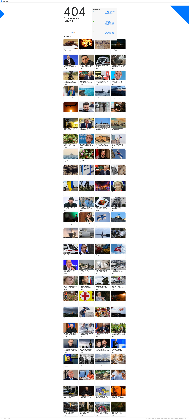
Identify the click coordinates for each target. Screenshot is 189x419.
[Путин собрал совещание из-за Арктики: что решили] (102, 172)
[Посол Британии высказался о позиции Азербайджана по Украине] (86, 346)
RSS (146, 418)
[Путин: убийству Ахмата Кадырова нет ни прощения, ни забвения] (70, 62)
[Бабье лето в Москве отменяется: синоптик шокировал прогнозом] (102, 109)
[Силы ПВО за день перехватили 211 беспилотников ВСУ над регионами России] (102, 283)
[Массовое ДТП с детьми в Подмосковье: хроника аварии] (86, 298)
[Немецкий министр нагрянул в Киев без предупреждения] (118, 78)
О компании (4, 418)
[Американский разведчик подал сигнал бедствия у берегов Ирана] (86, 235)
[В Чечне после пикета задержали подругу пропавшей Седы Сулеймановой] (70, 283)
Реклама (8, 418)
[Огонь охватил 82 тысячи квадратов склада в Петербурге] (102, 188)
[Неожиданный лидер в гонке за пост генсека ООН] (86, 377)
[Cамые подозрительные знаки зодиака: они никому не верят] (102, 267)
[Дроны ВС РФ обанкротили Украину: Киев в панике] (118, 109)
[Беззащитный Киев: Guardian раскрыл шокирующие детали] (70, 314)
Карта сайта (186, 418)
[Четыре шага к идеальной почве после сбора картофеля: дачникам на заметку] (70, 172)
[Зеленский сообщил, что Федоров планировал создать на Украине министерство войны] (86, 393)
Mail (1, 418)
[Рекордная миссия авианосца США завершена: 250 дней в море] (70, 235)
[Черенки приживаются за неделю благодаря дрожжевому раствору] (118, 330)
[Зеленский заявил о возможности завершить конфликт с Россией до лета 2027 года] (86, 188)
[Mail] (1, 1)
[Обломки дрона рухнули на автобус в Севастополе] (86, 267)
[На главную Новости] (5, 1)
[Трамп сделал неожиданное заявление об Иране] (86, 125)
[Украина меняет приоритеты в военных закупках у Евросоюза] (70, 409)
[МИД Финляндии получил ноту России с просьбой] (118, 156)
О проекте (149, 418)
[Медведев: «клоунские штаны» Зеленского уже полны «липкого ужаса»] (70, 346)
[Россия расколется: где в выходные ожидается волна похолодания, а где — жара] (70, 78)
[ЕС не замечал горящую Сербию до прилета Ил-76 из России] (86, 62)
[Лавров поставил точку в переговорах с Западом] (86, 251)
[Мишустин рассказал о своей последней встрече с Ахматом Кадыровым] (70, 330)
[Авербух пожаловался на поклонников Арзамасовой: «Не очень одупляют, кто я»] (102, 346)
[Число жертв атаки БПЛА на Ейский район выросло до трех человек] (118, 314)
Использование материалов (174, 418)
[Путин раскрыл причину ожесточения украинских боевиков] (118, 346)
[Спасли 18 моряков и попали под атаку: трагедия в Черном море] (118, 93)
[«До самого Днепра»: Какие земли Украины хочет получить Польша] (102, 251)
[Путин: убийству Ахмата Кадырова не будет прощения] (86, 78)
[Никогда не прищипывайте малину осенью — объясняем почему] (70, 141)
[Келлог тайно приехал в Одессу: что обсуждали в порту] (70, 188)
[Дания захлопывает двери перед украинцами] (118, 251)
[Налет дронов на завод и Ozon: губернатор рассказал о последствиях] (102, 78)
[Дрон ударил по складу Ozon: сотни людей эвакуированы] (86, 172)
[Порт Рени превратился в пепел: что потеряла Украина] (86, 46)
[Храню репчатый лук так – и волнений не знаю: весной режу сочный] (102, 377)
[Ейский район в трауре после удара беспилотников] (70, 251)
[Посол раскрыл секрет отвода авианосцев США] (102, 93)
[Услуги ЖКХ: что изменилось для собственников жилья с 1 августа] (118, 235)
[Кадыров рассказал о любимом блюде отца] (70, 204)
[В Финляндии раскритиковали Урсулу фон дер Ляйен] (118, 188)
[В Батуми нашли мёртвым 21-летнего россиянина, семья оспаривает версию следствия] (70, 393)
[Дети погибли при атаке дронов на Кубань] (102, 62)
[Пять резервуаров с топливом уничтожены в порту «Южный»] (102, 361)
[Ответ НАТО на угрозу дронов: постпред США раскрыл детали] (70, 93)
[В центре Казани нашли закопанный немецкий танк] (118, 172)
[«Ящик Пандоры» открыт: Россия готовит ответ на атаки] (118, 219)
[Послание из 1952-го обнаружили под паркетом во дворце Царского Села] (102, 46)
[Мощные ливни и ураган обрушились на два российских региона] (118, 283)
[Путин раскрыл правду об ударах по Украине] (102, 330)
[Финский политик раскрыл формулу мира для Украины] (70, 361)
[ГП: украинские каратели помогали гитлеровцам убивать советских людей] (86, 361)
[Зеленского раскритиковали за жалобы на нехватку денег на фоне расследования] (86, 109)
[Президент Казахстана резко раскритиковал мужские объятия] (86, 141)
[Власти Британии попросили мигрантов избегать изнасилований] (118, 125)
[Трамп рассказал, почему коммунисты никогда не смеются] (70, 377)
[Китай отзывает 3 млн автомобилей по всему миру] (118, 267)
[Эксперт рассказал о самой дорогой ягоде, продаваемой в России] (86, 156)
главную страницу (74, 27)
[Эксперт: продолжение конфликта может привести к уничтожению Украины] (118, 62)
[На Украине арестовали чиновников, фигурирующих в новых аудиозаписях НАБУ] (118, 204)
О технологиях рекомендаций (155, 418)
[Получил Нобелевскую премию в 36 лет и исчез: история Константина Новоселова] (86, 219)
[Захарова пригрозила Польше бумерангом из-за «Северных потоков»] (118, 141)
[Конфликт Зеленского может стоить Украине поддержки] (70, 219)
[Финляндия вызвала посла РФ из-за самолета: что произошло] (102, 219)
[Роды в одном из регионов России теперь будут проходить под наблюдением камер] (86, 204)
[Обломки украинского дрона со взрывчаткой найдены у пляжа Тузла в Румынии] (102, 235)
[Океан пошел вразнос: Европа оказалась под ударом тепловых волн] (86, 93)
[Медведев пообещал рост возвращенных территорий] (86, 283)
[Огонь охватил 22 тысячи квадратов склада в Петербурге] (118, 393)
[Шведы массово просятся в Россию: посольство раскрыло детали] (102, 141)
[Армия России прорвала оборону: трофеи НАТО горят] (118, 46)
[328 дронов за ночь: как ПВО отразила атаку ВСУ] (118, 298)
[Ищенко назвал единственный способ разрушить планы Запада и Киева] (102, 393)
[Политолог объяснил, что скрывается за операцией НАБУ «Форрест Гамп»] (102, 156)
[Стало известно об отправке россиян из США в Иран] (70, 109)
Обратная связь (181, 418)
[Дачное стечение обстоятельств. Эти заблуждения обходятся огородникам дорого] (70, 298)
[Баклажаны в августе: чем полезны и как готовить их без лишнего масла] (102, 204)
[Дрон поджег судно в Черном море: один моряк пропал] (70, 156)
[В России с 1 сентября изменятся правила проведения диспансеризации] (86, 330)
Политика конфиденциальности (165, 418)
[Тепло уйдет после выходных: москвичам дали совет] (86, 314)
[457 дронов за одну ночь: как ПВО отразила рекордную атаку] (70, 125)
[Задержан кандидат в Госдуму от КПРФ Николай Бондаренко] (70, 46)
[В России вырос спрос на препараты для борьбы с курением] (118, 377)
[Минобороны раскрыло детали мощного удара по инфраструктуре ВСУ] (86, 409)
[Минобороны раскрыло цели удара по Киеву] (102, 125)
